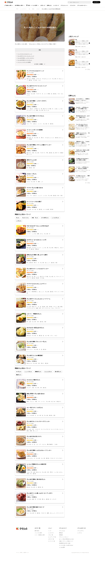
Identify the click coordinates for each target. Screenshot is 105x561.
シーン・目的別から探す (40, 534)
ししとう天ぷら (28, 371)
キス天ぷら (19, 371)
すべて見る (87, 69)
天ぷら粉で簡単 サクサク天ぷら (25, 60)
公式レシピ (42, 5)
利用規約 (61, 534)
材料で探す (37, 530)
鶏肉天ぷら (19, 374)
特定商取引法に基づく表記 (64, 543)
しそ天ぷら (19, 220)
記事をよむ (49, 5)
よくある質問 (62, 547)
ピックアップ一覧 (52, 537)
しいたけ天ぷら (55, 217)
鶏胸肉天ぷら (38, 371)
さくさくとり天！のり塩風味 (24, 62)
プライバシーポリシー (63, 537)
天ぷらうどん (25, 217)
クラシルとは (62, 530)
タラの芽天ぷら (45, 217)
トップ (49, 530)
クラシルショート (64, 5)
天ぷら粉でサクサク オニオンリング (26, 56)
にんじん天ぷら (48, 371)
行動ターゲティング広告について (66, 541)
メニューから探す (38, 532)
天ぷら (17, 217)
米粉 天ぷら (35, 217)
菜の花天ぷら (58, 371)
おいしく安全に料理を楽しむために (66, 539)
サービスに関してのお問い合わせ (66, 545)
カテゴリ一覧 (51, 539)
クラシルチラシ (80, 530)
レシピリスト (51, 532)
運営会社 (61, 532)
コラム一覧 (50, 534)
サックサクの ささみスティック (25, 54)
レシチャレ (79, 532)
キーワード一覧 (51, 541)
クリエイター (73, 5)
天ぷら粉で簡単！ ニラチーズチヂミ (26, 58)
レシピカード (56, 5)
